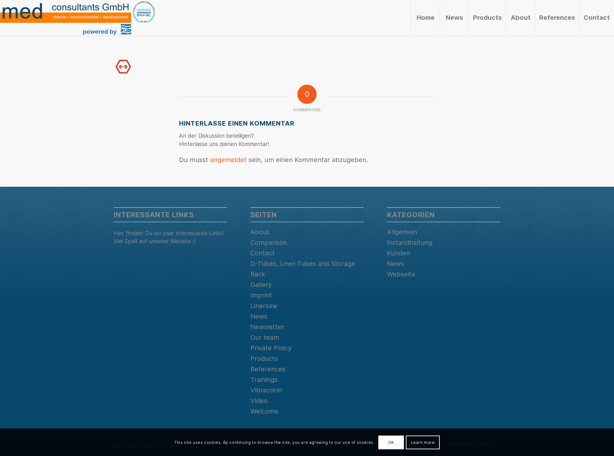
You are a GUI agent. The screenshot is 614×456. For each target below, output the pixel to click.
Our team (264, 337)
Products (264, 358)
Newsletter (267, 327)
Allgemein (402, 232)
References (268, 369)
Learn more (423, 442)
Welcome (264, 411)
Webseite (401, 274)
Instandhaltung (409, 242)
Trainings (264, 379)
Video (259, 401)
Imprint (261, 295)
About (259, 232)
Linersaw (263, 306)
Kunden (398, 253)
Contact (262, 253)
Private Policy (271, 348)
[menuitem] (425, 17)
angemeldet (228, 160)
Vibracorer (266, 390)
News (258, 316)
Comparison (268, 242)
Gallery (261, 285)
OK (391, 442)
